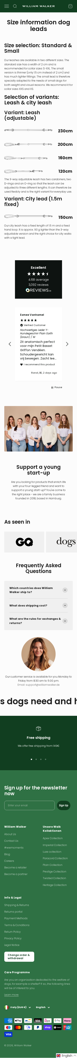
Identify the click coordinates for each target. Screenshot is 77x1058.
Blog (7, 854)
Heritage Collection (55, 885)
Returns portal (13, 911)
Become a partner (15, 874)
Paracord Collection (55, 858)
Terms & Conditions (17, 925)
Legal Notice (11, 945)
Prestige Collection (54, 871)
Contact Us (11, 841)
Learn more (11, 995)
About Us (10, 834)
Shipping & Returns (16, 905)
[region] (38, 344)
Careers (9, 861)
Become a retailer (15, 867)
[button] (10, 344)
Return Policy (12, 932)
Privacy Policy (13, 938)
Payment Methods (16, 918)
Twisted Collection (54, 878)
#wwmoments (14, 847)
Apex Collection (53, 838)
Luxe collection (52, 851)
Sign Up (63, 805)
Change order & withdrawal (19, 956)
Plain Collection (52, 865)
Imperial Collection (55, 845)
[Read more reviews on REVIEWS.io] (38, 291)
